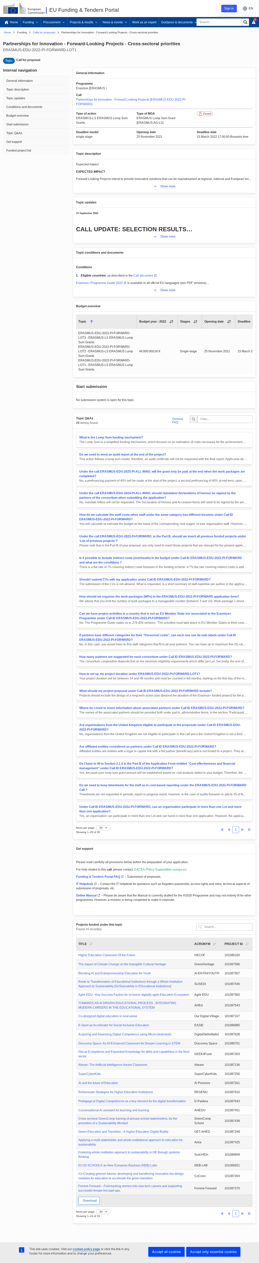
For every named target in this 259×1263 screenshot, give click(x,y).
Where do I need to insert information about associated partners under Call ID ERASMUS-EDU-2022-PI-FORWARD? (161, 708)
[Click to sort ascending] (171, 321)
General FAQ (177, 420)
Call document (143, 275)
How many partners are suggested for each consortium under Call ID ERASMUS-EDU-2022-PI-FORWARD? (155, 656)
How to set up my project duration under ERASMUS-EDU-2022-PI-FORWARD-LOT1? (139, 673)
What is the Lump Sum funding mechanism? (111, 437)
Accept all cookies (166, 1252)
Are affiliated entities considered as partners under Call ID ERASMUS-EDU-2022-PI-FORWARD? (147, 746)
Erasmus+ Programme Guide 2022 (99, 282)
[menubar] (36, 115)
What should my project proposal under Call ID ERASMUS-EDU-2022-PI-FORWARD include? (145, 690)
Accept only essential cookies (213, 1252)
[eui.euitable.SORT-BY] (91, 944)
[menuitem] (36, 80)
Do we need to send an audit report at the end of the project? (122, 454)
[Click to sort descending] (91, 321)
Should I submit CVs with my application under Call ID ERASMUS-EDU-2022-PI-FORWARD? (145, 579)
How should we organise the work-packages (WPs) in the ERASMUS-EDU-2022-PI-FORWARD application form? (159, 596)
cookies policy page (86, 1249)
